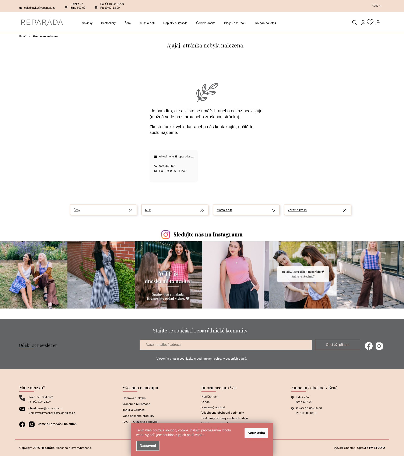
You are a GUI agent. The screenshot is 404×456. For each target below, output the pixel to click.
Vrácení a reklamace (136, 404)
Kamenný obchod (213, 407)
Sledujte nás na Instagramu (208, 234)
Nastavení (148, 446)
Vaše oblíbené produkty (138, 415)
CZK (375, 5)
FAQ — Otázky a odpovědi (140, 421)
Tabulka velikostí (134, 410)
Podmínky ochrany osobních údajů (224, 418)
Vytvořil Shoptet (344, 447)
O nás (205, 401)
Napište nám (209, 396)
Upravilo (371, 447)
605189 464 (167, 165)
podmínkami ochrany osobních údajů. (222, 358)
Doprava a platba (134, 398)
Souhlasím (256, 433)
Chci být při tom (337, 344)
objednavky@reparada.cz (176, 156)
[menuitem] (88, 22)
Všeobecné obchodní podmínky (222, 412)
